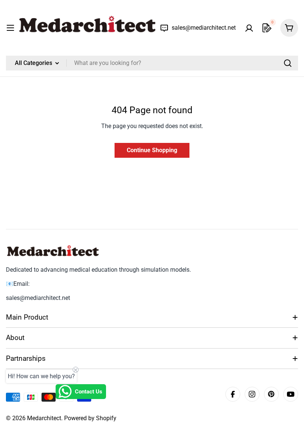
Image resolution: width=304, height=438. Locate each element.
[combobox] (152, 63)
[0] (266, 27)
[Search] (287, 63)
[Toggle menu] (10, 27)
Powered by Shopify (90, 418)
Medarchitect (44, 418)
